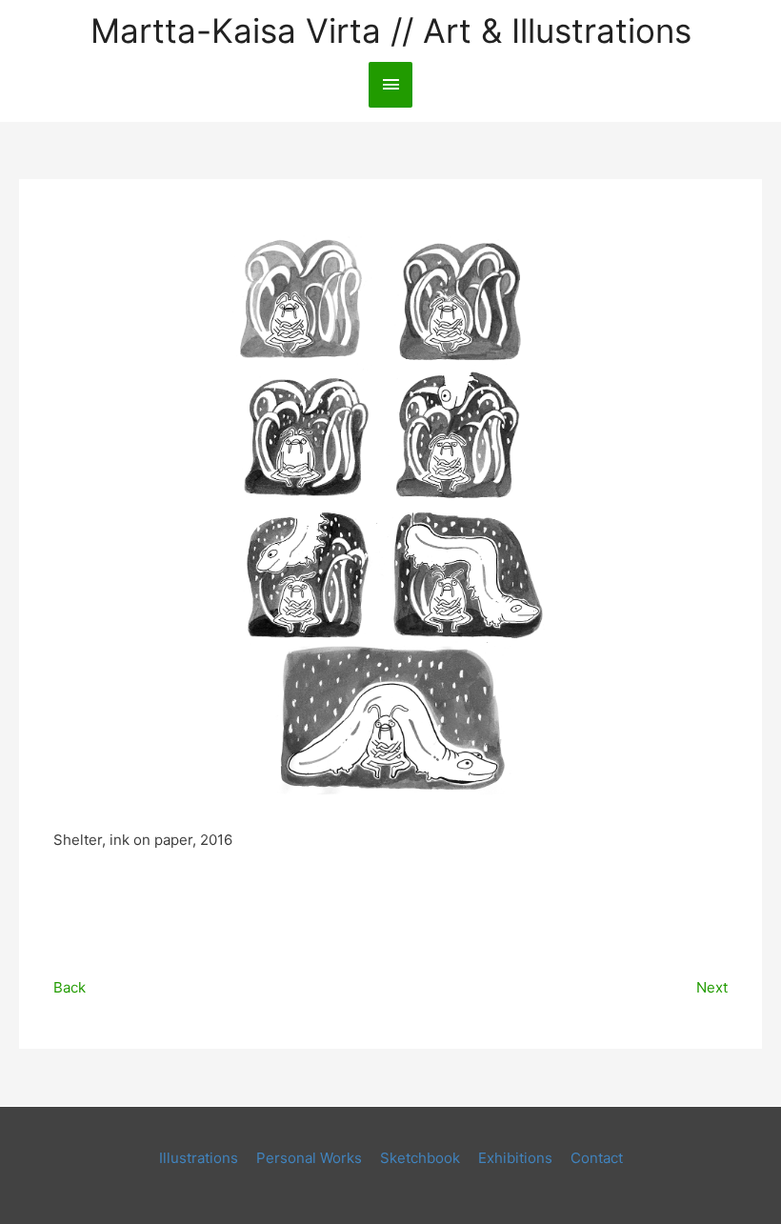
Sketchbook (420, 1158)
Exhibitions (515, 1158)
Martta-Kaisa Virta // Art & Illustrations (390, 31)
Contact (597, 1158)
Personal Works (309, 1158)
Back (69, 987)
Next (712, 987)
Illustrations (198, 1158)
